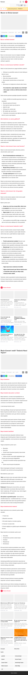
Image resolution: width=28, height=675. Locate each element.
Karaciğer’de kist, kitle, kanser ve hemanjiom (19, 335)
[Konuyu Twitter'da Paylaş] (4, 36)
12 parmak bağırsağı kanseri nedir (5, 317)
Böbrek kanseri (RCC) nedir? (7, 603)
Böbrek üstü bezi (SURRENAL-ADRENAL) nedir (19, 318)
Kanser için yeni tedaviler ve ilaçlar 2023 (6, 621)
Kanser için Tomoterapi (19, 603)
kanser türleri (5, 32)
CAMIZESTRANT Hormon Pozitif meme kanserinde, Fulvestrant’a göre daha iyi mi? (20, 639)
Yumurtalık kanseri (5, 299)
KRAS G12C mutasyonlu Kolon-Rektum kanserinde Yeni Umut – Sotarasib (15, 9)
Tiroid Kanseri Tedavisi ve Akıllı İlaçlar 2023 (7, 335)
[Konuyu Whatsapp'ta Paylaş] (6, 36)
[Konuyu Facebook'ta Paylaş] (2, 36)
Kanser (3, 2)
